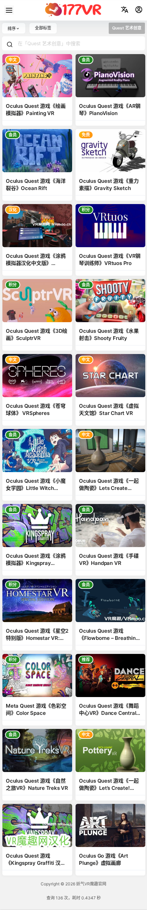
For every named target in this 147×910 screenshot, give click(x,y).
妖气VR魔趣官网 (90, 883)
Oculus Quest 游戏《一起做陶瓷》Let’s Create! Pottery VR (108, 788)
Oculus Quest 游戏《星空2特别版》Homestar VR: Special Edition (37, 638)
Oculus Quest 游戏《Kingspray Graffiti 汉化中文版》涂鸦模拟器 (36, 862)
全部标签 (43, 27)
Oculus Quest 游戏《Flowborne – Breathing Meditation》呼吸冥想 (109, 638)
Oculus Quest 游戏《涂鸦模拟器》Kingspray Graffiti (35, 563)
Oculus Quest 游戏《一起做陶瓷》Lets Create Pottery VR (108, 488)
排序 (12, 28)
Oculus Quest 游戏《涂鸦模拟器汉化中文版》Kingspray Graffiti (35, 263)
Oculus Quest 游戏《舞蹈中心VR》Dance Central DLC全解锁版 (108, 713)
